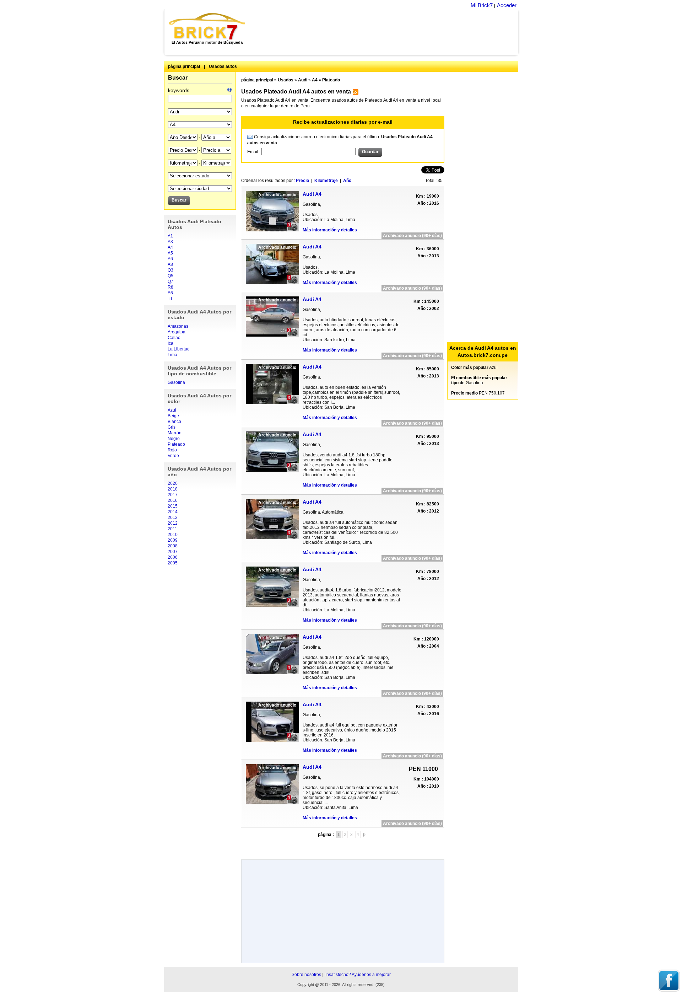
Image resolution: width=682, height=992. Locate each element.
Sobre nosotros (306, 974)
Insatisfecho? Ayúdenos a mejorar (358, 974)
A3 (170, 241)
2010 (173, 534)
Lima (172, 354)
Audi (302, 79)
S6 (170, 292)
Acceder (506, 5)
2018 (173, 489)
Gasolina (176, 382)
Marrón (175, 432)
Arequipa (176, 331)
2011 (172, 528)
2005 (173, 563)
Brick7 (207, 26)
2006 (173, 557)
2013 (173, 517)
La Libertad (179, 349)
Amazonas (178, 326)
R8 (170, 287)
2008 (173, 545)
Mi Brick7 (482, 5)
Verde (173, 455)
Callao (174, 337)
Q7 (170, 281)
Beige (173, 415)
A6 (170, 258)
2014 (173, 511)
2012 (173, 523)
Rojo (172, 449)
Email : (254, 151)
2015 (173, 506)
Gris (171, 427)
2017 (173, 494)
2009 (173, 540)
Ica (170, 343)
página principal (184, 66)
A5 (170, 253)
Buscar (178, 78)
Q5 (170, 275)
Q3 (170, 270)
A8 (170, 264)
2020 (173, 483)
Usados (285, 79)
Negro (174, 438)
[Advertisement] (385, 32)
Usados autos (223, 66)
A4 (170, 247)
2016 (173, 500)
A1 (170, 236)
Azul (172, 410)
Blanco (174, 421)
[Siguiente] (364, 834)
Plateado (176, 444)
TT (170, 298)
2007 (173, 551)
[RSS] (354, 93)
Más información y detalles (330, 229)
